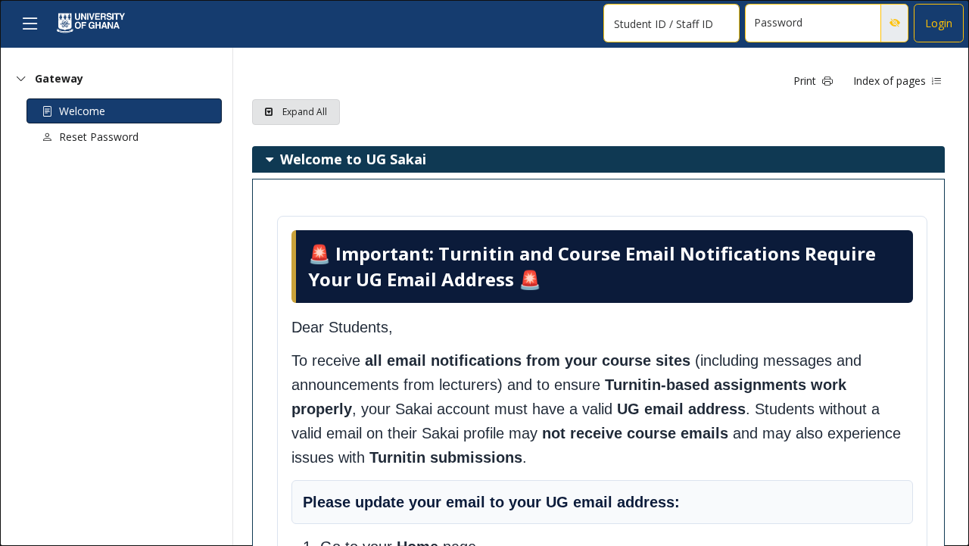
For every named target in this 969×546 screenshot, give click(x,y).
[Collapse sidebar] (30, 23)
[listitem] (602, 200)
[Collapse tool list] (21, 79)
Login (938, 23)
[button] (813, 81)
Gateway (59, 78)
